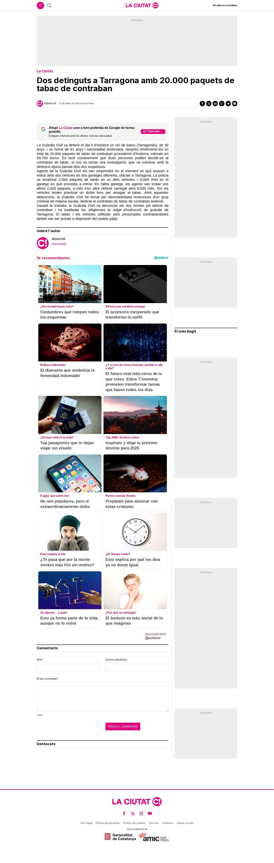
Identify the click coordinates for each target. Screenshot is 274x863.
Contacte (167, 823)
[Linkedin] (215, 103)
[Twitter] (208, 103)
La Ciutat (45, 71)
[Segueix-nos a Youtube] (150, 813)
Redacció (50, 103)
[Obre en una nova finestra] (120, 837)
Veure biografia (59, 243)
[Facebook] (202, 103)
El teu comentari (47, 678)
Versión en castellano (225, 5)
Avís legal (86, 823)
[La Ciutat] (142, 5)
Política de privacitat (108, 823)
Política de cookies (134, 823)
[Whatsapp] (221, 103)
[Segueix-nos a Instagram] (141, 813)
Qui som (154, 823)
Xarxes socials (185, 823)
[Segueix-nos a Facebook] (124, 813)
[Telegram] (228, 103)
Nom (40, 659)
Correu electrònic (116, 659)
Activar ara (151, 131)
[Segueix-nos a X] (133, 813)
